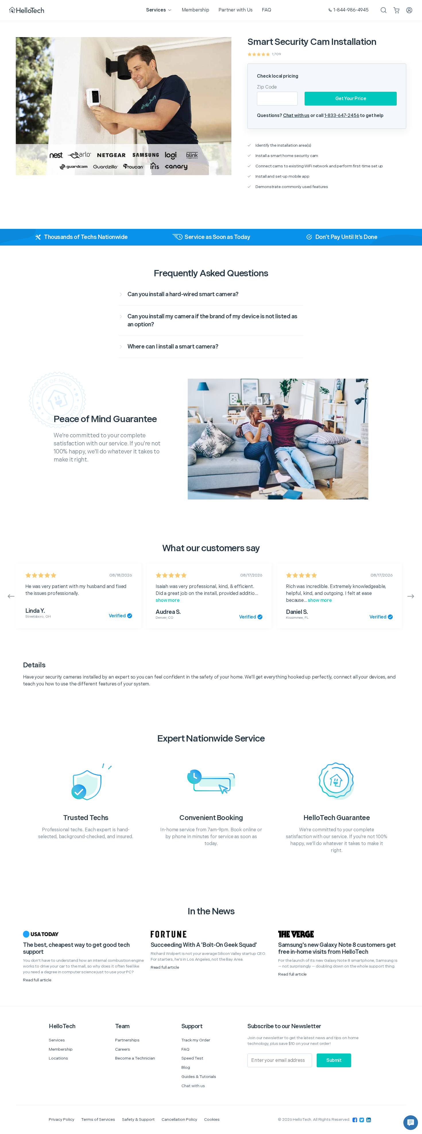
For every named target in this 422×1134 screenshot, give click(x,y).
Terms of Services (98, 1119)
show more (168, 600)
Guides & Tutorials (198, 1076)
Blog (185, 1067)
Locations (58, 1058)
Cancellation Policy (179, 1119)
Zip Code (267, 87)
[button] (410, 1122)
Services (57, 1040)
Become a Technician (135, 1058)
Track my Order (195, 1040)
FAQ (185, 1049)
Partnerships (127, 1040)
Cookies (212, 1119)
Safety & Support (138, 1119)
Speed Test (192, 1058)
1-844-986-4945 (351, 10)
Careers (122, 1049)
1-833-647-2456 (341, 115)
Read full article (37, 980)
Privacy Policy (61, 1119)
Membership (61, 1049)
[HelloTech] (27, 10)
